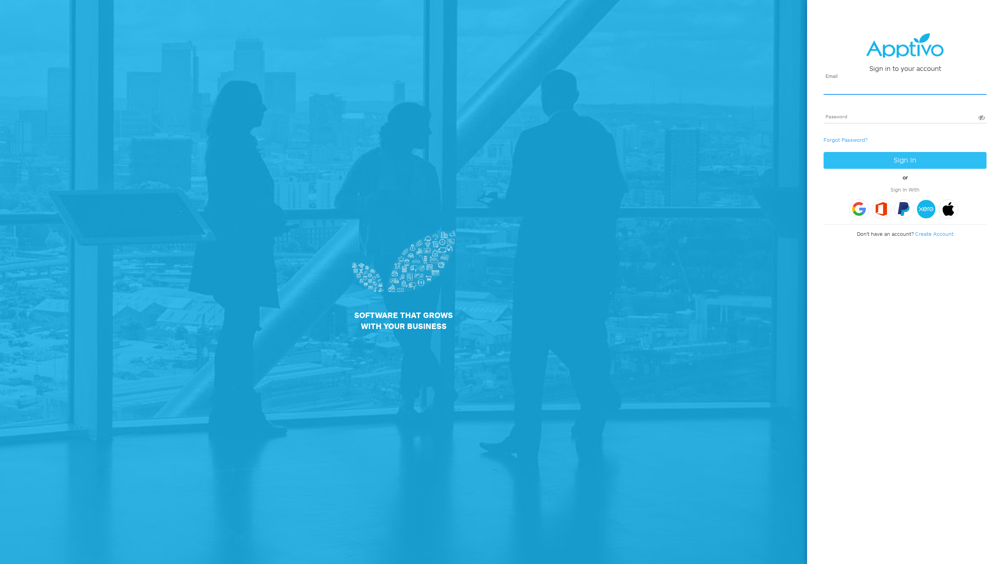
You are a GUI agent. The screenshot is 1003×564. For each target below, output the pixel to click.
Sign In (905, 160)
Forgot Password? (845, 140)
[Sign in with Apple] (948, 209)
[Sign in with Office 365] (881, 209)
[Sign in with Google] (859, 209)
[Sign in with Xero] (926, 209)
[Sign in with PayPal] (904, 209)
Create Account (934, 234)
